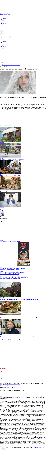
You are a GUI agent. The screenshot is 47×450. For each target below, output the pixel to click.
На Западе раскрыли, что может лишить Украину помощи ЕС (11, 278)
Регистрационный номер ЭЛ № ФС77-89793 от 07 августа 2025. (10, 384)
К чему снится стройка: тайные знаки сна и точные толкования (10, 191)
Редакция (8, 368)
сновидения (2, 211)
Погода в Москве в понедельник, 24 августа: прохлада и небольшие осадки (12, 159)
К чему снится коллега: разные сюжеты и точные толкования (10, 175)
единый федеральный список (34, 399)
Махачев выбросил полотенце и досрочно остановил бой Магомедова (12, 272)
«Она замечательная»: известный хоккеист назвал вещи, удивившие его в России (14, 275)
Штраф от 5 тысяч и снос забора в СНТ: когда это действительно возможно (19, 299)
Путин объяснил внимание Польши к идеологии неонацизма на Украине (12, 240)
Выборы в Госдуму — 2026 (4, 13)
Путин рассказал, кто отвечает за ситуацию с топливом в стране (11, 241)
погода (1, 209)
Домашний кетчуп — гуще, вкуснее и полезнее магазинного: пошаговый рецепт (15, 338)
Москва (1, 158)
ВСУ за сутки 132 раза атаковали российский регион (9, 274)
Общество (2, 142)
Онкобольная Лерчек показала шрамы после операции (9, 269)
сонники (1, 210)
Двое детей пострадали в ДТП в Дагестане (8, 267)
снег (3, 97)
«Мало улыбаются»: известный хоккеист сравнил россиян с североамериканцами (14, 277)
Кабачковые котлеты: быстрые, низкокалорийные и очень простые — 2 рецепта (20, 317)
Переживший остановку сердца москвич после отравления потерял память (13, 271)
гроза (12, 125)
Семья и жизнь (2, 174)
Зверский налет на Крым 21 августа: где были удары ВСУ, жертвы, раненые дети (15, 339)
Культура (1, 334)
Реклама (11, 368)
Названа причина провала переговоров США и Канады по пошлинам (12, 266)
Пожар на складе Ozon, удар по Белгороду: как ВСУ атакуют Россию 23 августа (13, 276)
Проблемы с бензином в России (5, 14)
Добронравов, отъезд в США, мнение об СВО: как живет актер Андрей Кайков (20, 336)
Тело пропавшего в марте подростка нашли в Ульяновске (10, 273)
